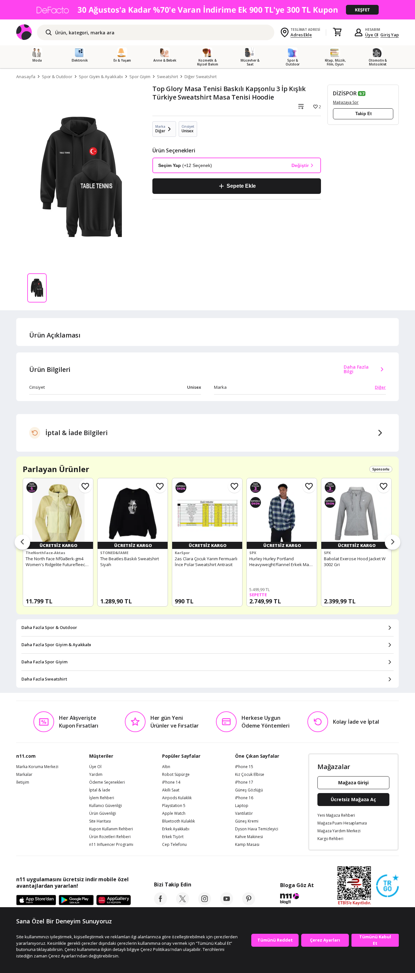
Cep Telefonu (174, 844)
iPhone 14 (171, 782)
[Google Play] (76, 900)
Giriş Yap (389, 35)
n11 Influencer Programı (111, 844)
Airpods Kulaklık (177, 798)
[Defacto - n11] (207, 9)
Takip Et (363, 113)
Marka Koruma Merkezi (37, 766)
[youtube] (226, 903)
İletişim (22, 782)
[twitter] (182, 903)
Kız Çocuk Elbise (249, 774)
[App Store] (36, 900)
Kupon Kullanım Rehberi (111, 829)
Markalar (24, 774)
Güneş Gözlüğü (249, 790)
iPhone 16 (244, 798)
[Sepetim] (337, 32)
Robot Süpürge (176, 774)
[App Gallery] (113, 900)
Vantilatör (244, 813)
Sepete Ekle (241, 186)
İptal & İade (99, 790)
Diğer (380, 387)
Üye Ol (372, 35)
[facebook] (160, 903)
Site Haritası (100, 821)
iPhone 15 (244, 766)
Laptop (241, 805)
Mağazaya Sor (346, 102)
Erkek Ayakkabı (175, 829)
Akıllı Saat (170, 790)
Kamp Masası (247, 844)
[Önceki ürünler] (22, 542)
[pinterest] (248, 903)
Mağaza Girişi (353, 782)
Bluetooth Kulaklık (178, 821)
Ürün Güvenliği (102, 813)
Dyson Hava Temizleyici (256, 829)
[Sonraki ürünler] (392, 542)
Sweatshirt (167, 76)
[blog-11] (297, 899)
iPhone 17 (244, 782)
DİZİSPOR (345, 93)
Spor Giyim (140, 76)
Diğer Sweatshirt (200, 76)
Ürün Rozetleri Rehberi (110, 836)
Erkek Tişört (173, 836)
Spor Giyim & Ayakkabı (101, 76)
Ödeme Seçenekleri (107, 782)
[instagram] (204, 903)
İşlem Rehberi (101, 798)
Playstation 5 (173, 805)
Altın (166, 766)
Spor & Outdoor (57, 76)
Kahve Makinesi (249, 836)
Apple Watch (173, 813)
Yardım (95, 774)
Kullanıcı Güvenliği (105, 805)
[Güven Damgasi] (387, 886)
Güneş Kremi (246, 821)
